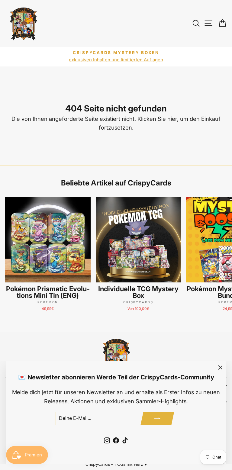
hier (172, 118)
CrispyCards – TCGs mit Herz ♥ (116, 464)
